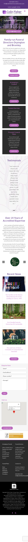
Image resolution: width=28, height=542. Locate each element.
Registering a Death (7, 449)
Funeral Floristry (19, 458)
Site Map (19, 493)
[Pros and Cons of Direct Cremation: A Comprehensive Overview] (14, 336)
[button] (12, 210)
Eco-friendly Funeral (20, 451)
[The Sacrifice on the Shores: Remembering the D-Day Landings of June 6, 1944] (14, 283)
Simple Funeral (18, 449)
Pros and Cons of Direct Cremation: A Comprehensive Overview (14, 349)
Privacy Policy (16, 492)
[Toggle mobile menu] (25, 11)
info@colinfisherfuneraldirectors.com (14, 3)
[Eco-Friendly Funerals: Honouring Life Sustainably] (14, 311)
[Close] (18, 404)
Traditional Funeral (19, 447)
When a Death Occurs (7, 447)
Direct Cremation (19, 452)
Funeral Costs (5, 454)
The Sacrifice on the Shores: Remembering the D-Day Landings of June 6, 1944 (14, 296)
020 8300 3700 (13, 2)
